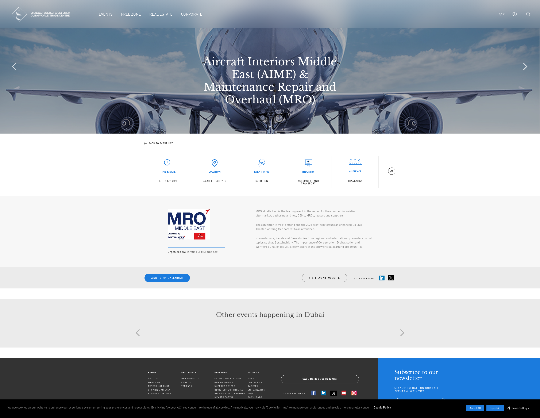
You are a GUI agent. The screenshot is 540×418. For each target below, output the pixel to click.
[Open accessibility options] (515, 14)
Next (401, 332)
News (251, 378)
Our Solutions (224, 382)
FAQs (250, 393)
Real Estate (188, 372)
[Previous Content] (16, 67)
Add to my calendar (167, 277)
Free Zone (221, 372)
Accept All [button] (475, 408)
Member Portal (224, 397)
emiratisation (257, 390)
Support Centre (225, 386)
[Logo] (40, 14)
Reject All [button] (495, 408)
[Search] (528, 14)
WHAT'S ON (154, 382)
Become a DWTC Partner (230, 393)
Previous (139, 332)
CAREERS (253, 386)
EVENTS (152, 372)
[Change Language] (502, 14)
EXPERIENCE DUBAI (159, 386)
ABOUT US (253, 372)
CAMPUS (186, 382)
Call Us (320, 379)
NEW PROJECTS (190, 378)
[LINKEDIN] (323, 393)
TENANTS (186, 386)
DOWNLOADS (255, 397)
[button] (519, 407)
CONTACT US (255, 382)
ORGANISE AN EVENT (160, 390)
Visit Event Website (324, 277)
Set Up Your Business (228, 378)
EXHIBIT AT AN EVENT (160, 393)
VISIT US (153, 378)
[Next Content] (524, 67)
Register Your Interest (229, 390)
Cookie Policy (382, 407)
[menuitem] (164, 372)
